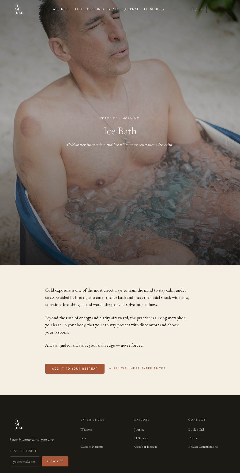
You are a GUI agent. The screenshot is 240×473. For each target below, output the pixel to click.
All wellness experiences (137, 368)
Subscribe (55, 461)
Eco (78, 9)
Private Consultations (203, 446)
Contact (218, 9)
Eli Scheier (154, 9)
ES (200, 9)
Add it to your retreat (75, 369)
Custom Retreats (103, 9)
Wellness (61, 9)
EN (191, 9)
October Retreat (145, 446)
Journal (131, 9)
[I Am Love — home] (19, 9)
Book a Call (196, 429)
